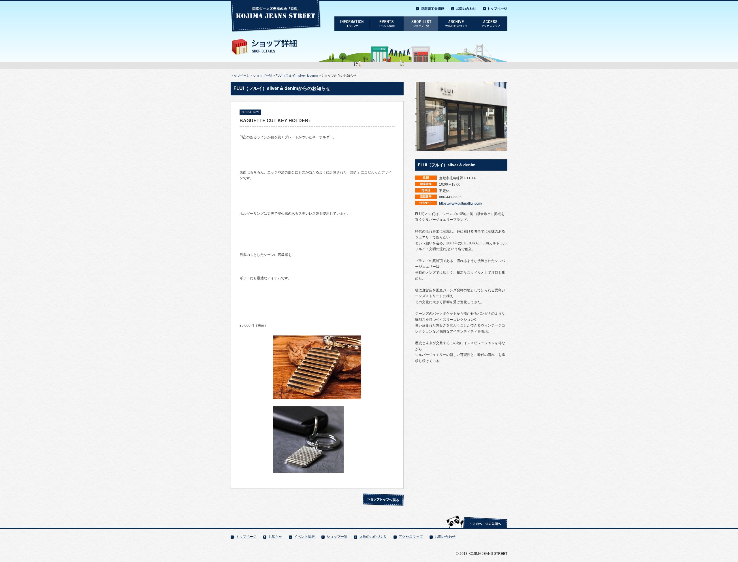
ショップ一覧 (262, 75)
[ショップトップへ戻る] (383, 495)
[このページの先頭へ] (476, 515)
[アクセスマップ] (490, 18)
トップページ (240, 75)
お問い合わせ (445, 537)
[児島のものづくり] (455, 18)
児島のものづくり (373, 537)
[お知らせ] (351, 18)
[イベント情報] (386, 18)
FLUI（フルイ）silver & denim (297, 75)
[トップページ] (495, 7)
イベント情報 (304, 537)
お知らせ (275, 537)
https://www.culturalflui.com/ (460, 203)
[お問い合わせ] (463, 7)
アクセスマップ (411, 537)
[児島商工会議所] (430, 7)
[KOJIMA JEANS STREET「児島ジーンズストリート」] (276, 2)
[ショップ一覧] (421, 18)
